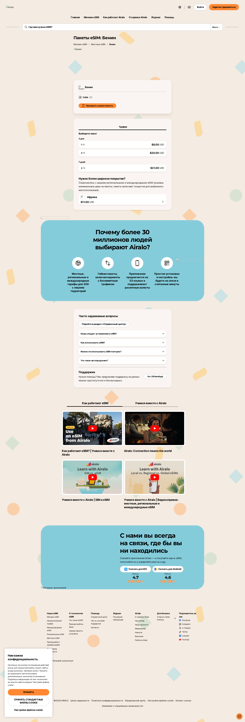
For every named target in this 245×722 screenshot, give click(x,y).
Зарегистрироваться (224, 7)
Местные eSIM (98, 44)
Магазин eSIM (91, 17)
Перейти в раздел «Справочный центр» (104, 324)
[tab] (122, 127)
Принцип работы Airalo (76, 625)
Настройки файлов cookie (161, 700)
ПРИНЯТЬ (28, 692)
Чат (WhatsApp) (155, 376)
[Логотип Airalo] (13, 7)
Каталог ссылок (183, 700)
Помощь (169, 17)
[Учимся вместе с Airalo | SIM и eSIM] (92, 477)
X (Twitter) (186, 628)
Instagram (186, 624)
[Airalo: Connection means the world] (154, 428)
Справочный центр (99, 617)
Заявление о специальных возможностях (122, 706)
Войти (200, 7)
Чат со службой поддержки (98, 622)
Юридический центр (135, 700)
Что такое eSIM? (76, 620)
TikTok (184, 632)
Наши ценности (141, 625)
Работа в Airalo (141, 640)
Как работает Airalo (114, 17)
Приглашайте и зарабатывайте (53, 643)
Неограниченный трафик (54, 622)
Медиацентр (140, 628)
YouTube (185, 640)
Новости (138, 632)
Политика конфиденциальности (107, 700)
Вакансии (139, 636)
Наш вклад (139, 621)
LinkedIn (185, 636)
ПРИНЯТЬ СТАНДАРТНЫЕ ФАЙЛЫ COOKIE (28, 701)
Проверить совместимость (99, 105)
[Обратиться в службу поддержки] (239, 716)
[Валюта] (189, 7)
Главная (75, 17)
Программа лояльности (52, 650)
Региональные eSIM (55, 634)
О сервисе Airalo (138, 17)
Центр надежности (79, 700)
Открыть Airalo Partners (163, 618)
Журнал (155, 17)
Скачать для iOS (137, 569)
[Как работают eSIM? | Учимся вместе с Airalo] (92, 428)
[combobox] (122, 27)
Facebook (186, 620)
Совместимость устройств (76, 632)
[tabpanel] (122, 151)
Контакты (95, 627)
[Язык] (179, 7)
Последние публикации (118, 618)
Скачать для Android (169, 569)
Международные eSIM (54, 628)
